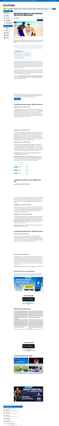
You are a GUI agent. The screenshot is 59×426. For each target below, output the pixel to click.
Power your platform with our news (10, 423)
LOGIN (50, 0)
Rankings (7, 15)
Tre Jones (31, 144)
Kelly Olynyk (18, 226)
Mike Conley (16, 220)
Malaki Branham (16, 142)
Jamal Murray (36, 238)
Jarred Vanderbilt (27, 220)
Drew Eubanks (33, 266)
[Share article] (14, 20)
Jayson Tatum (16, 184)
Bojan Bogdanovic (17, 204)
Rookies (7, 30)
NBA (8, 0)
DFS (20, 0)
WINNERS (26, 0)
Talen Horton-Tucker (17, 214)
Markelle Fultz (18, 154)
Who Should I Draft (9, 22)
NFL (4, 0)
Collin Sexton (17, 216)
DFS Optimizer (8, 20)
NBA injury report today (36, 77)
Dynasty (7, 37)
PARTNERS (29, 0)
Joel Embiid (20, 266)
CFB (15, 0)
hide (22, 51)
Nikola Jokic (16, 233)
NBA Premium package (31, 156)
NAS (13, 0)
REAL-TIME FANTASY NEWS (8, 406)
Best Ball (7, 32)
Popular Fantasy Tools (7, 11)
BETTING (23, 0)
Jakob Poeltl (16, 254)
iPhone (39, 273)
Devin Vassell (26, 144)
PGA (11, 0)
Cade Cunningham (36, 208)
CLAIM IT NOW (17, 98)
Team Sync (7, 17)
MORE (18, 0)
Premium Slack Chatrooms (37, 157)
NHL (9, 0)
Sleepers (7, 27)
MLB (6, 0)
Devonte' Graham (31, 148)
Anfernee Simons (18, 110)
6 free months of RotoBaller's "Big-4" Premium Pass (29, 95)
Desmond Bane (33, 152)
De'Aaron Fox (21, 152)
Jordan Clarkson (20, 220)
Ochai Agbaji (23, 217)
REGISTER (53, 0)
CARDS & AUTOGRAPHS (34, 0)
